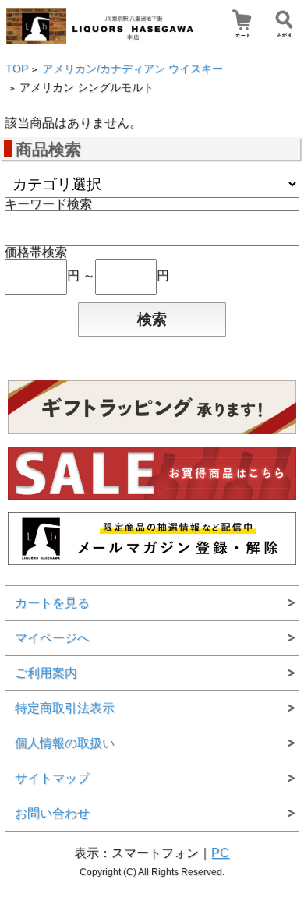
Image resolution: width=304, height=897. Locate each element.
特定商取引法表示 (65, 708)
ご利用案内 (46, 673)
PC (220, 853)
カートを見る (52, 602)
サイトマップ (52, 778)
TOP (16, 69)
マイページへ (52, 637)
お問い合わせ (52, 813)
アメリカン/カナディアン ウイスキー (132, 69)
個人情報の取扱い (65, 743)
